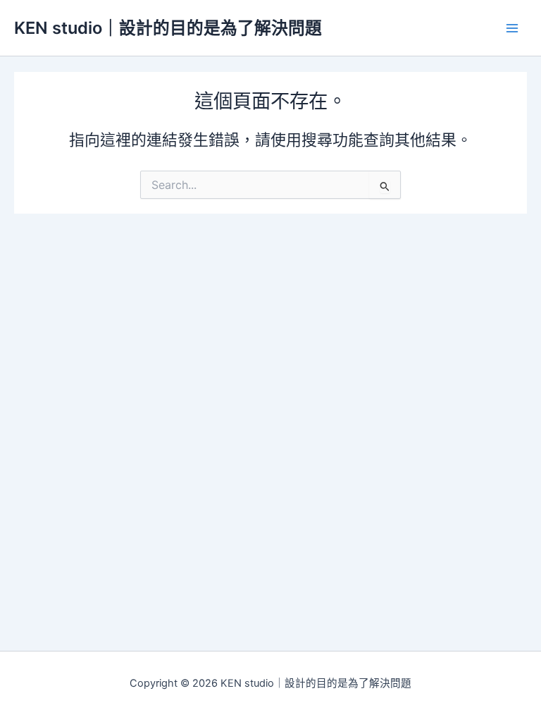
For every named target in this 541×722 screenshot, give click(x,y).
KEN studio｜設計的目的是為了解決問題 (168, 28)
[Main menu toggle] (512, 28)
